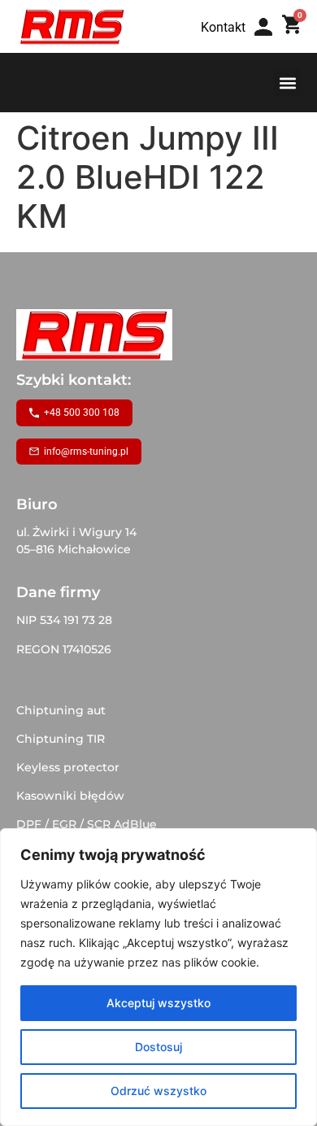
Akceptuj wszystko (158, 1003)
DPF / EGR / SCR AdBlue (86, 824)
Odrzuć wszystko (158, 1091)
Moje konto (269, 42)
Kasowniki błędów (70, 795)
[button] (287, 82)
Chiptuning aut (61, 710)
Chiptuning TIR (60, 738)
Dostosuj (158, 1047)
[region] (158, 977)
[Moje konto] (263, 27)
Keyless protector (67, 767)
